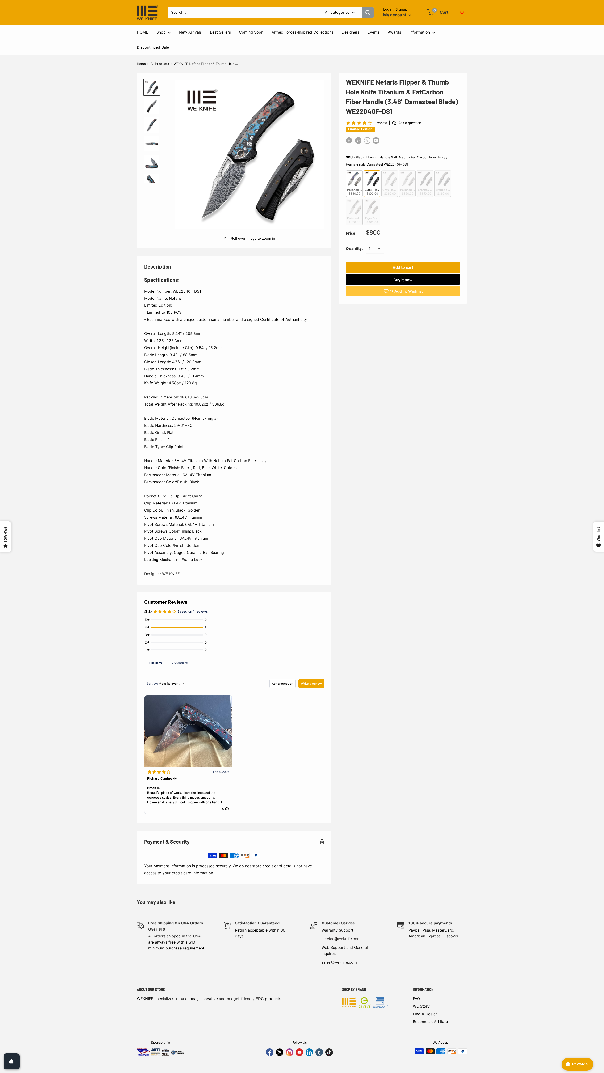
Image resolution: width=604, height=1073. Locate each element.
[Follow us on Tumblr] (319, 1052)
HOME (142, 32)
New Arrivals (190, 32)
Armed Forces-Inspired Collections (302, 32)
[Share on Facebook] (349, 140)
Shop (161, 32)
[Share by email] (376, 140)
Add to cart (403, 267)
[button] (188, 754)
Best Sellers (220, 32)
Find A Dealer (425, 1014)
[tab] (155, 662)
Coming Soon (251, 32)
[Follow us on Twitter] (279, 1052)
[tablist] (234, 662)
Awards (394, 32)
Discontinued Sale (153, 47)
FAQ (416, 998)
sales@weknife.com (339, 962)
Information (419, 32)
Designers (350, 32)
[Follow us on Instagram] (289, 1052)
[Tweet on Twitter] (367, 140)
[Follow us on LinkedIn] (309, 1052)
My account (395, 15)
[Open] (12, 1061)
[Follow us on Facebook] (269, 1052)
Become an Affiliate (430, 1021)
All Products (160, 64)
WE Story (421, 1006)
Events (374, 32)
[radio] (354, 183)
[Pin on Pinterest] (358, 140)
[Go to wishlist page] (462, 12)
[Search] (368, 12)
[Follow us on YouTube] (299, 1052)
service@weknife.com (341, 938)
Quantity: (354, 248)
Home (141, 64)
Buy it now (403, 280)
